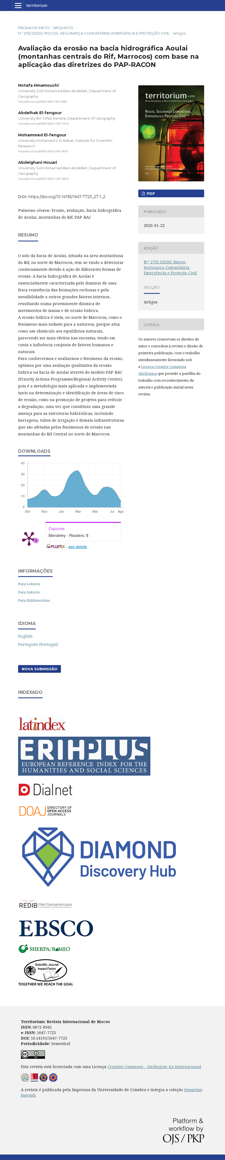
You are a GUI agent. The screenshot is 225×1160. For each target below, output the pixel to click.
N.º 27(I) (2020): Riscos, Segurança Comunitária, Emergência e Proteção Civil (94, 33)
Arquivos (63, 28)
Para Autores (29, 592)
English (25, 636)
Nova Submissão (39, 669)
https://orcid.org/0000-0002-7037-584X (43, 179)
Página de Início (34, 28)
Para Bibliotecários (34, 600)
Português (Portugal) (38, 644)
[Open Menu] (18, 5)
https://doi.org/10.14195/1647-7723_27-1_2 (66, 196)
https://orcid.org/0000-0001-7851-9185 (42, 101)
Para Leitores (29, 583)
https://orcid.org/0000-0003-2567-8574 (43, 151)
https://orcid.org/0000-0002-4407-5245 (43, 124)
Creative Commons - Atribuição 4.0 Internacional (154, 1066)
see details (77, 546)
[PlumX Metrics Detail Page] (29, 538)
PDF (150, 193)
